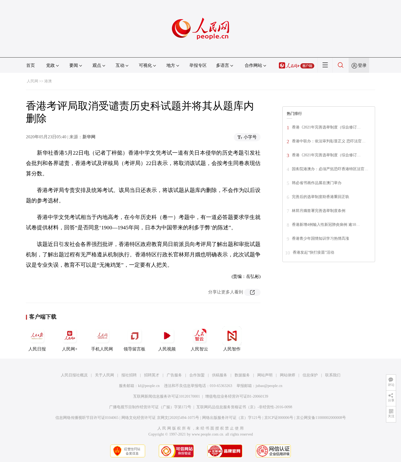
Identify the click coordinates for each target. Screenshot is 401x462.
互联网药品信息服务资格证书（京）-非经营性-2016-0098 (244, 407)
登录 (362, 65)
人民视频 (167, 349)
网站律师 (287, 375)
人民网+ (69, 349)
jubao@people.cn (269, 386)
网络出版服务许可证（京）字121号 (231, 418)
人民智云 (199, 349)
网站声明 (265, 375)
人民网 (32, 81)
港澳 (48, 81)
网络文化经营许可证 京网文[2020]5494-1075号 (160, 418)
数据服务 (242, 375)
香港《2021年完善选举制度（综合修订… (326, 127)
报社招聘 (129, 375)
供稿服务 (219, 375)
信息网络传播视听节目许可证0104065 (86, 418)
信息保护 (310, 375)
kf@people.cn (149, 386)
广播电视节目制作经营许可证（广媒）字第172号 (150, 407)
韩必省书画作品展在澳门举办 (317, 183)
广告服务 (174, 375)
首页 (30, 65)
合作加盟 (197, 375)
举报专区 (198, 65)
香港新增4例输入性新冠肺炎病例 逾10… (326, 225)
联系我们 (332, 375)
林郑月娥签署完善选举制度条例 (318, 211)
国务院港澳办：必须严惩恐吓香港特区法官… (330, 169)
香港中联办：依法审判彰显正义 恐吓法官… (329, 141)
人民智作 (232, 349)
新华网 (88, 136)
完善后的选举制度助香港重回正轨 (320, 197)
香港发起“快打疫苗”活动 (313, 252)
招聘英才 (151, 375)
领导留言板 (134, 349)
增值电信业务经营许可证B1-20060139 (236, 396)
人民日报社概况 (74, 375)
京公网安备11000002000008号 (321, 418)
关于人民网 (104, 375)
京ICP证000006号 (278, 418)
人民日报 (37, 349)
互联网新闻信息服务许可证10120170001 (166, 396)
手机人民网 (102, 349)
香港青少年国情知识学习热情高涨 (320, 238)
